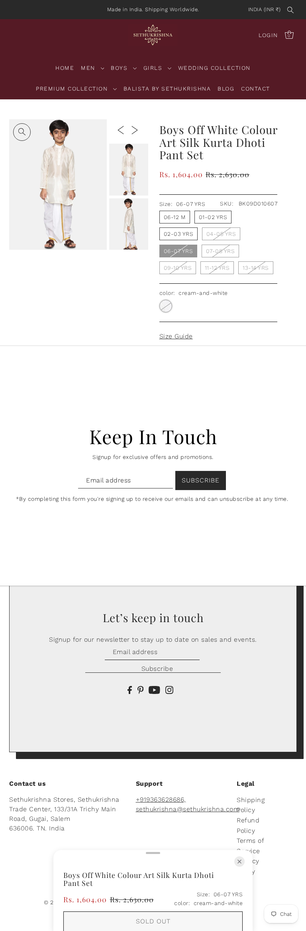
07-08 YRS (220, 251)
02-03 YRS (179, 234)
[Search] (290, 9)
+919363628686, (161, 799)
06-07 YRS (178, 251)
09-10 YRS (178, 268)
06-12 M (175, 217)
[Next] (135, 129)
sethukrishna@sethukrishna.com (188, 809)
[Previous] (121, 129)
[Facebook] (130, 689)
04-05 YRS (221, 234)
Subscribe (157, 668)
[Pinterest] (140, 689)
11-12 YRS (217, 268)
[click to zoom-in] (22, 132)
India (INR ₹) (264, 9)
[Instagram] (169, 689)
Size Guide (176, 336)
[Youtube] (154, 689)
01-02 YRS (213, 217)
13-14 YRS (256, 268)
